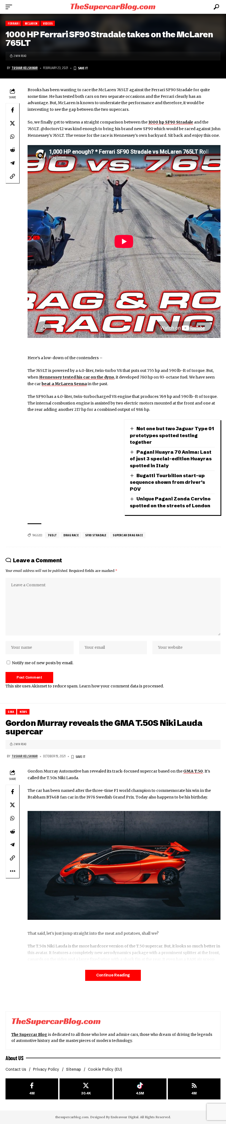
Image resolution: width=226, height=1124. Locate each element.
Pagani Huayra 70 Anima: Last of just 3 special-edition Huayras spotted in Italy (171, 458)
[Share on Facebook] (12, 110)
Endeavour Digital (124, 1117)
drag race (71, 535)
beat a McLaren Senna (64, 383)
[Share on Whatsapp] (12, 136)
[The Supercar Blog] (113, 6)
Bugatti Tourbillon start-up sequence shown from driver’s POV (167, 482)
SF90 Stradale (95, 535)
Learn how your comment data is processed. (121, 686)
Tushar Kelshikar (25, 68)
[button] (10, 7)
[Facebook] (32, 1089)
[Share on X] (12, 123)
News (23, 711)
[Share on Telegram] (12, 163)
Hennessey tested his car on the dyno (76, 377)
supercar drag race (128, 535)
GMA (11, 711)
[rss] (194, 1089)
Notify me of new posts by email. (42, 662)
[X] (86, 1089)
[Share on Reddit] (12, 149)
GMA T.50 (193, 771)
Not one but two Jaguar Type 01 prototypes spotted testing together (172, 435)
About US (14, 1058)
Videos (48, 23)
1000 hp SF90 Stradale (170, 122)
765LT (52, 535)
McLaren (31, 23)
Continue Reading (113, 975)
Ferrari (13, 23)
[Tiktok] (140, 1089)
